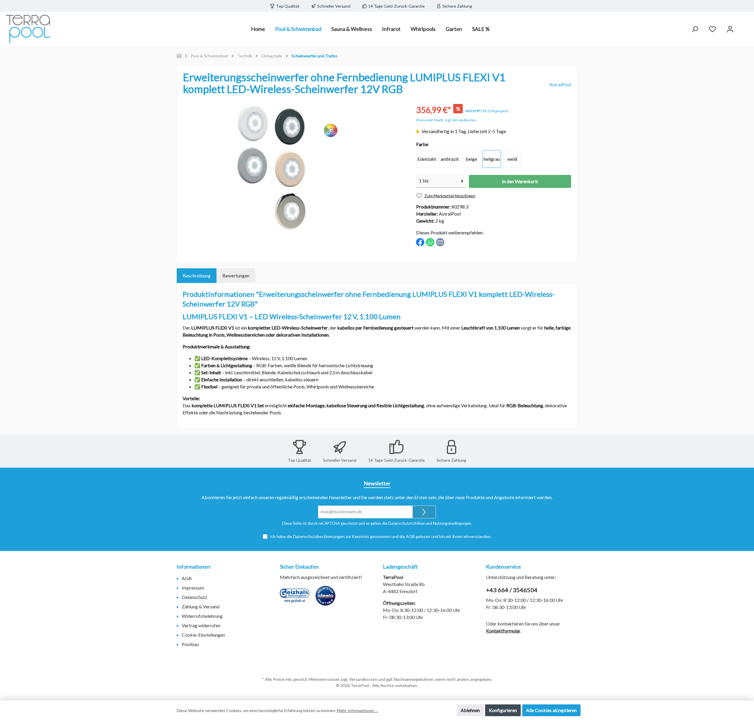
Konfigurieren (503, 710)
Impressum (193, 587)
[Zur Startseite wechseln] (28, 29)
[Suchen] (694, 29)
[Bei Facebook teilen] (420, 241)
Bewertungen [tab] (235, 275)
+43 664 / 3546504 (512, 589)
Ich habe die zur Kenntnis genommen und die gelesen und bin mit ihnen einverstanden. (380, 536)
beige (471, 159)
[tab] (196, 275)
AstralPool (560, 84)
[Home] (179, 55)
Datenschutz (194, 597)
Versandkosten (363, 679)
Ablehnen (470, 710)
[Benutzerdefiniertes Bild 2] (328, 598)
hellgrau (492, 159)
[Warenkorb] (744, 27)
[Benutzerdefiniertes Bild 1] (297, 598)
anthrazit (450, 159)
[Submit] (424, 512)
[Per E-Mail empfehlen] (440, 241)
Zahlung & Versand (200, 606)
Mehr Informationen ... (357, 710)
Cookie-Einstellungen (203, 635)
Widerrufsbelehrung (202, 616)
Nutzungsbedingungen (452, 523)
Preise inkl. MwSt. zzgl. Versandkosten (446, 120)
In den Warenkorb (520, 181)
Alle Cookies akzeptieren (551, 710)
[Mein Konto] (730, 29)
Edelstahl (426, 159)
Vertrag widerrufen (201, 625)
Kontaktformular (503, 630)
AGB (410, 536)
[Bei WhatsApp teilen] (430, 241)
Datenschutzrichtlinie (406, 523)
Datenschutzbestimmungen (319, 536)
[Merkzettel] (712, 29)
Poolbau (190, 644)
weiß (512, 159)
